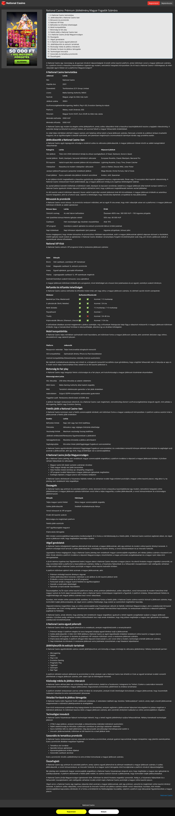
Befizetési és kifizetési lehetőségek (63, 25)
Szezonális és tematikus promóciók (64, 54)
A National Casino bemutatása (62, 15)
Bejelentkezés (167, 3)
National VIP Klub (57, 22)
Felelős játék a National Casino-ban (63, 32)
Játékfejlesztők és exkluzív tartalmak (64, 44)
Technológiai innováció (59, 52)
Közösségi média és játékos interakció (65, 47)
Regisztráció (71, 812)
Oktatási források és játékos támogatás (65, 49)
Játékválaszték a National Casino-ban (64, 18)
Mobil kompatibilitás (58, 27)
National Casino (15, 3)
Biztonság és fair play (58, 30)
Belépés (103, 812)
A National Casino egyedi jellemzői (63, 42)
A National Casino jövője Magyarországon (66, 35)
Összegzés (54, 37)
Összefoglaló (55, 56)
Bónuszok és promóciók (59, 20)
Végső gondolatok (57, 39)
